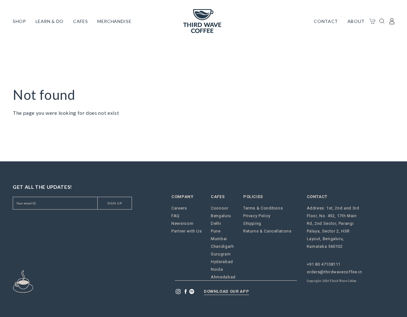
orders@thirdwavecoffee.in (334, 271)
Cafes (80, 21)
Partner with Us (186, 231)
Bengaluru (221, 215)
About (356, 21)
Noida (217, 269)
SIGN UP (114, 203)
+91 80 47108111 (324, 264)
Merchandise (114, 21)
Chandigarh (222, 246)
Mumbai (219, 238)
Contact (326, 21)
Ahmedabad (223, 277)
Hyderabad (222, 261)
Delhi (216, 223)
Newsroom (182, 223)
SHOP (19, 21)
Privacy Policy (257, 215)
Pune (216, 231)
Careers (179, 208)
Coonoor (219, 208)
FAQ (175, 215)
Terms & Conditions (263, 208)
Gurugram (221, 254)
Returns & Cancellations (267, 231)
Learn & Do (50, 21)
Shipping (252, 223)
